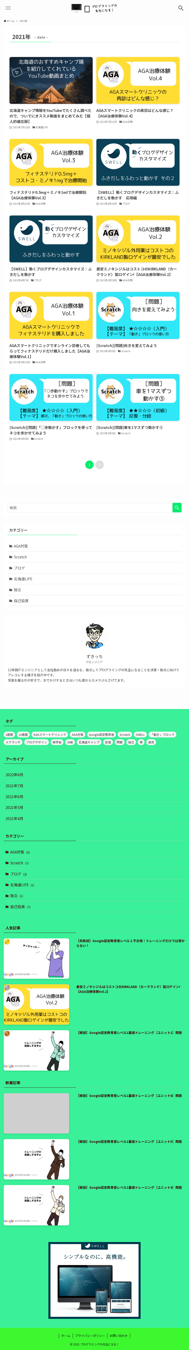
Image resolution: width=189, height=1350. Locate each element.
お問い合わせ (119, 1335)
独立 (17, 589)
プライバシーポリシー (90, 1335)
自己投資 (21, 600)
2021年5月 (14, 807)
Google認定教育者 (101, 734)
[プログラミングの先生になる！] (94, 8)
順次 (151, 742)
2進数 (9, 734)
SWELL (140, 734)
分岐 (70, 742)
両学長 (57, 742)
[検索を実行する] (177, 507)
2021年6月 (14, 796)
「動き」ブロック (162, 734)
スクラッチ (13, 742)
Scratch (20, 557)
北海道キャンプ (89, 742)
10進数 (23, 734)
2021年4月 (14, 818)
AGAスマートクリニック (49, 734)
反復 (108, 742)
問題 (120, 742)
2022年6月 (14, 774)
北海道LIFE (23, 578)
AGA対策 (21, 546)
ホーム (65, 1335)
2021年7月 (14, 785)
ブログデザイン (36, 742)
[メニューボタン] (8, 8)
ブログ (19, 568)
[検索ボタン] (181, 8)
